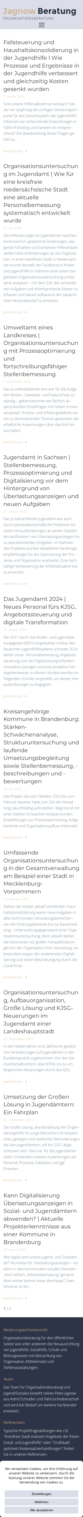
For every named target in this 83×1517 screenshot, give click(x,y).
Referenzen (14, 1422)
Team (8, 1379)
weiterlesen (13, 151)
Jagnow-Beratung (41, 14)
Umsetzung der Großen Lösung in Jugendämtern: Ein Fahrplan (39, 1104)
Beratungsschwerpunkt (25, 1330)
